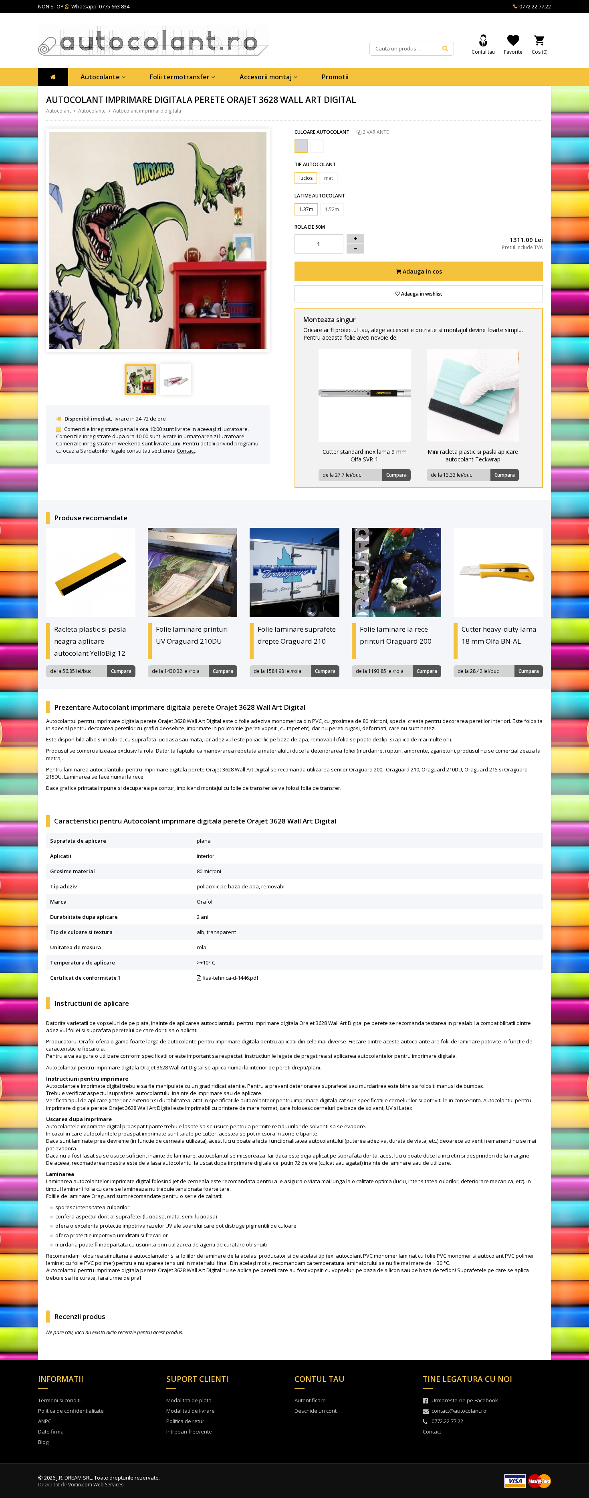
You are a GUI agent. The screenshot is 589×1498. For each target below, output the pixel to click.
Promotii (335, 76)
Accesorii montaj (266, 76)
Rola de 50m (309, 226)
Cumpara (396, 474)
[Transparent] (301, 146)
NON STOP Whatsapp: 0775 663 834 (83, 6)
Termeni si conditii (60, 1400)
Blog (43, 1442)
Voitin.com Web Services (95, 1484)
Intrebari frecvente (189, 1431)
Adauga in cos (421, 271)
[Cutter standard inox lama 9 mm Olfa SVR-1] (365, 395)
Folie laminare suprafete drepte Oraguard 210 (297, 635)
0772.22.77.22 (534, 6)
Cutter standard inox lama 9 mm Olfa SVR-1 (365, 455)
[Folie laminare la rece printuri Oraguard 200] (396, 572)
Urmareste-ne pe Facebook (465, 1400)
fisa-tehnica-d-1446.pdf (229, 977)
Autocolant (58, 110)
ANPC (44, 1421)
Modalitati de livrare (190, 1410)
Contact (186, 450)
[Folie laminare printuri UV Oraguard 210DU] (192, 572)
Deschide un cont (315, 1410)
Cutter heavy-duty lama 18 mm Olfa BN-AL (499, 635)
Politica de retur (185, 1421)
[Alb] (317, 146)
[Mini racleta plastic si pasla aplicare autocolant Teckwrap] (473, 395)
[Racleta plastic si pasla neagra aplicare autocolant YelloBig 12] (90, 572)
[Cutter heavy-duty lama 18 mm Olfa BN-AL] (498, 572)
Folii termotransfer (180, 76)
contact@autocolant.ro (459, 1410)
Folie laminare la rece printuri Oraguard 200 (396, 635)
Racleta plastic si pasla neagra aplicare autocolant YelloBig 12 (90, 641)
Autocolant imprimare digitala (147, 110)
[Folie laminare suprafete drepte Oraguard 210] (294, 572)
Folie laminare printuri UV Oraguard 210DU (192, 635)
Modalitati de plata (189, 1400)
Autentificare (310, 1400)
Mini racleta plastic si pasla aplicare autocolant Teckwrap (473, 455)
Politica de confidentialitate (71, 1410)
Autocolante (101, 76)
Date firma (51, 1431)
